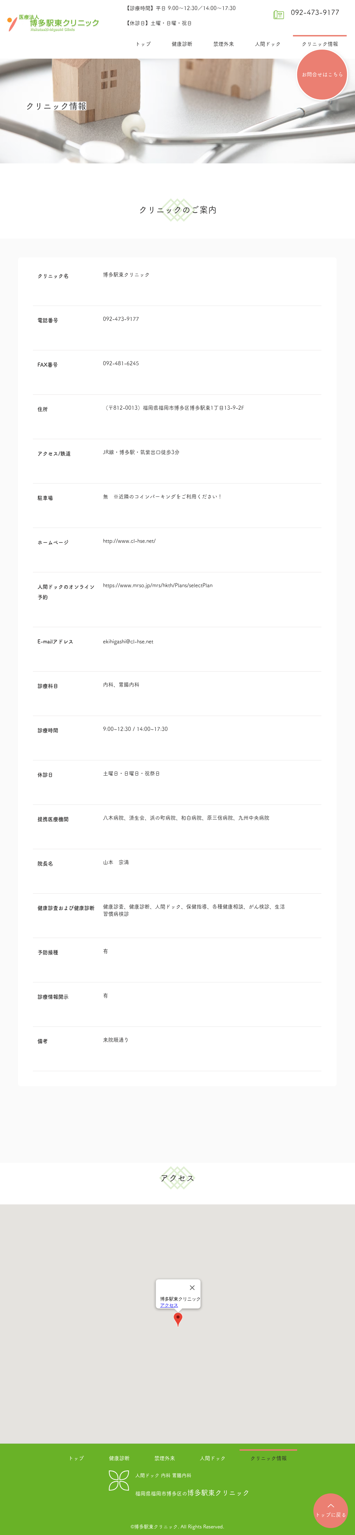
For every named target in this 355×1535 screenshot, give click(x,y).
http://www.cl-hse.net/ (129, 541)
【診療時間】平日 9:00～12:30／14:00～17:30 (180, 8)
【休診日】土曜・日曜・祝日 (158, 23)
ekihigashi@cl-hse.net (128, 641)
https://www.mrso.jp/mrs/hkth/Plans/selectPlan (158, 585)
